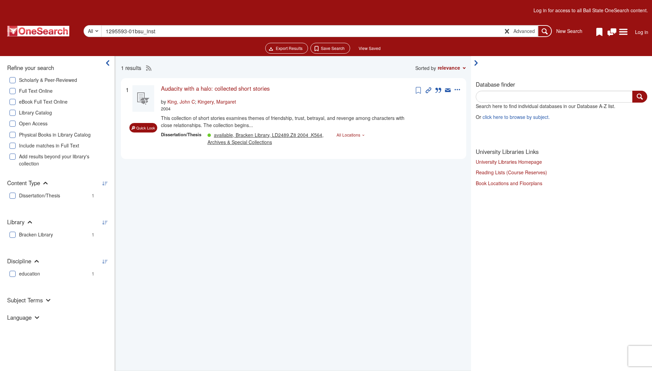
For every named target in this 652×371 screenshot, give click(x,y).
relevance (449, 67)
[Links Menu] (623, 32)
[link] (287, 88)
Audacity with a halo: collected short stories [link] (215, 88)
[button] (612, 32)
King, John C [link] (181, 101)
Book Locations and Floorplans (509, 183)
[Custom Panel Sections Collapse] (478, 63)
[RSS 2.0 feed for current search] (147, 68)
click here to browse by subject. (516, 116)
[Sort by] (104, 183)
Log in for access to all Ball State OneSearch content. (590, 10)
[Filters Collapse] (107, 63)
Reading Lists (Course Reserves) (511, 172)
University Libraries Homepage (509, 161)
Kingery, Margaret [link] (217, 101)
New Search (569, 31)
